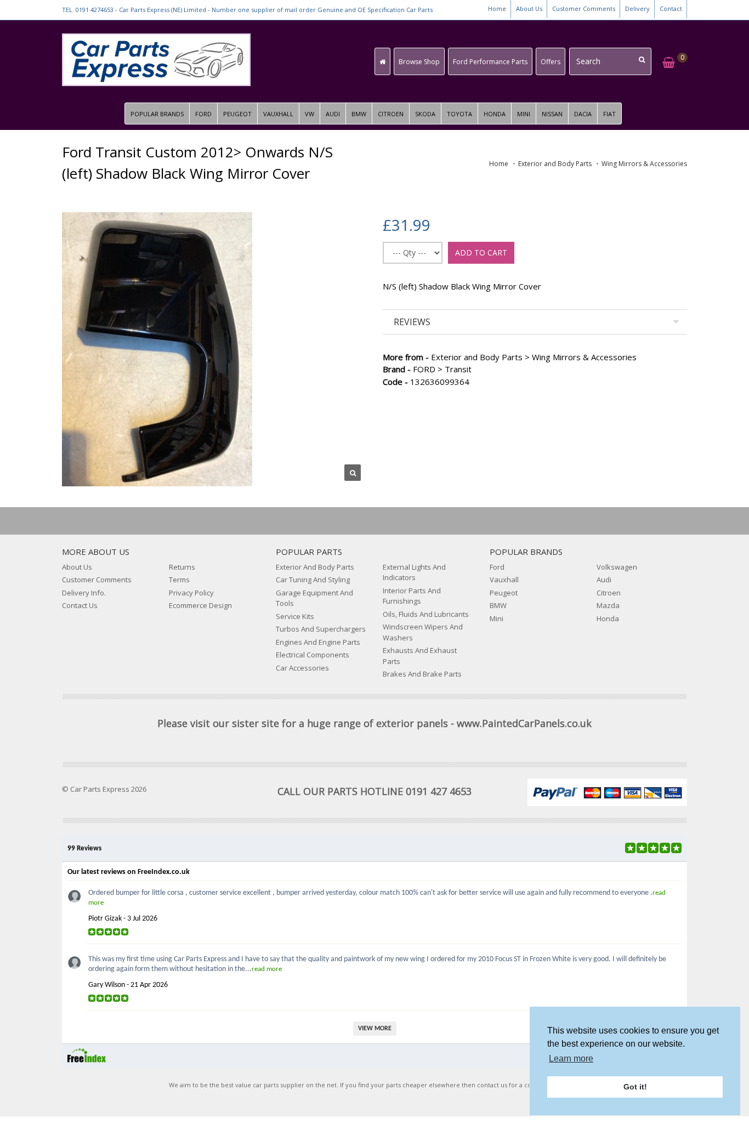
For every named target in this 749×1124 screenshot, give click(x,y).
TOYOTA (459, 114)
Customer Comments (583, 8)
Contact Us (80, 605)
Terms (179, 579)
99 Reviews (84, 848)
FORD (203, 114)
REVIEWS (412, 322)
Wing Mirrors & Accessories (644, 163)
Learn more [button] (571, 1058)
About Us (529, 8)
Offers (550, 61)
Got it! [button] (635, 1086)
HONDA (495, 114)
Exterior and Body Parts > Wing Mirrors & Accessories (510, 356)
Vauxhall (504, 579)
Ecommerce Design (200, 605)
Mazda (608, 605)
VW (309, 114)
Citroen (609, 593)
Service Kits (295, 616)
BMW (358, 114)
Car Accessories (302, 668)
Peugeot (504, 593)
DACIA (583, 114)
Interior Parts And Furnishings (412, 596)
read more (267, 969)
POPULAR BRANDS (157, 114)
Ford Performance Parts (490, 61)
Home (497, 8)
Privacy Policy (191, 593)
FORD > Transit (427, 369)
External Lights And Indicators (414, 572)
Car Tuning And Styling (313, 579)
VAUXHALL (278, 114)
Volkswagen (617, 567)
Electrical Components (312, 655)
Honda (608, 618)
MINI (523, 114)
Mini (496, 618)
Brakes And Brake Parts (422, 674)
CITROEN (391, 114)
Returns (182, 567)
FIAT (609, 114)
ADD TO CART (481, 252)
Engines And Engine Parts (318, 642)
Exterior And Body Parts (315, 567)
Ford (497, 567)
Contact (671, 8)
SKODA (425, 114)
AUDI (333, 114)
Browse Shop (419, 61)
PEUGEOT (237, 114)
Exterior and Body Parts (555, 163)
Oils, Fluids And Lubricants (426, 614)
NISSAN (552, 114)
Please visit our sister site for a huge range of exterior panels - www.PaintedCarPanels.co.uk (374, 723)
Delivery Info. (84, 593)
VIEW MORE (374, 1028)
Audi (604, 579)
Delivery (637, 8)
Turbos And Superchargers (321, 629)
